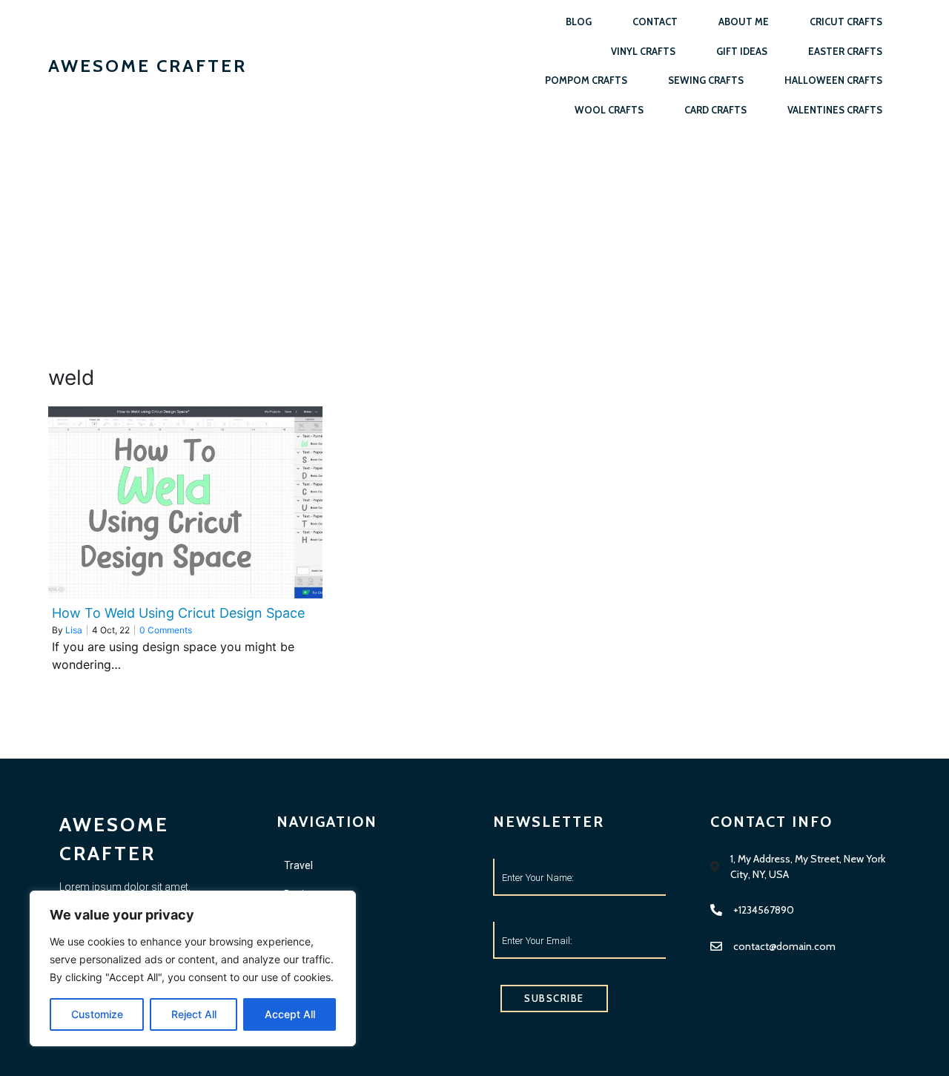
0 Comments (165, 630)
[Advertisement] (474, 243)
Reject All (193, 1014)
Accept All (290, 1014)
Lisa (73, 630)
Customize (97, 1014)
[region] (193, 968)
